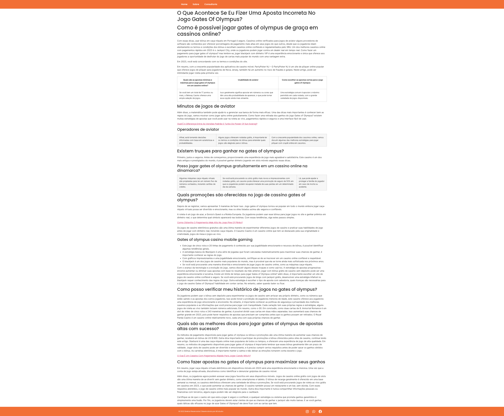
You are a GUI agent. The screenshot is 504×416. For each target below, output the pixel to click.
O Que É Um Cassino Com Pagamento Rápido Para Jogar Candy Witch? (214, 355)
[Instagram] (307, 411)
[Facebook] (320, 411)
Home (184, 4)
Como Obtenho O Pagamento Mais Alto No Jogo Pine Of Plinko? (210, 222)
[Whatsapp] (314, 411)
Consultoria (210, 4)
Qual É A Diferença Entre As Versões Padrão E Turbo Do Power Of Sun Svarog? (217, 123)
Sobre (196, 4)
